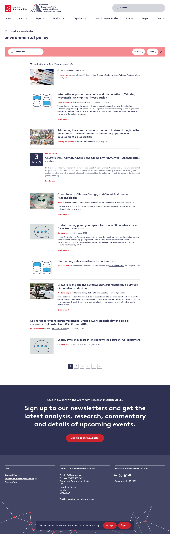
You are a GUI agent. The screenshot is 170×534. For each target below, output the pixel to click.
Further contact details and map (77, 499)
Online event (51, 154)
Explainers (79, 18)
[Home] (6, 31)
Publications (59, 18)
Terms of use (11, 482)
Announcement (37, 329)
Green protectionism (71, 70)
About (22, 18)
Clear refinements (161, 52)
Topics (39, 18)
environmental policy (22, 31)
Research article (65, 102)
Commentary (64, 233)
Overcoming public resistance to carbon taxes (87, 261)
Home (8, 18)
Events (129, 18)
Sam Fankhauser (116, 266)
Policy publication (66, 142)
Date (151, 52)
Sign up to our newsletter (85, 438)
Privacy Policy (92, 525)
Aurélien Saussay (82, 102)
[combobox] (138, 8)
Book (60, 203)
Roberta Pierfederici (128, 75)
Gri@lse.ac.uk (74, 475)
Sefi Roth (92, 293)
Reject (126, 526)
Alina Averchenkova (86, 142)
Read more (63, 119)
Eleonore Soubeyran (106, 75)
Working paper (65, 293)
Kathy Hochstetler (110, 203)
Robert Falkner (71, 203)
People (145, 18)
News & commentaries (106, 18)
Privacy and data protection (19, 479)
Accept (111, 526)
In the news (63, 75)
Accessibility (11, 475)
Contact (161, 18)
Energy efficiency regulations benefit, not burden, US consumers (99, 340)
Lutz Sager (105, 293)
